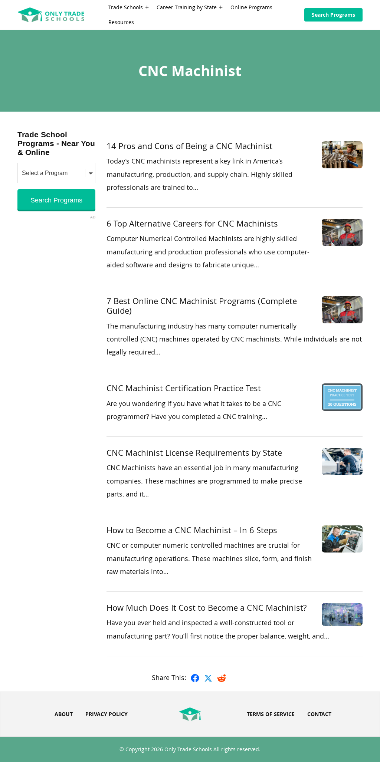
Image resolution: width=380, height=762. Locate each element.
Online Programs (251, 7)
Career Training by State (187, 7)
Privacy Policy (106, 714)
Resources (121, 22)
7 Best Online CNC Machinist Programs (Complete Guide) (202, 306)
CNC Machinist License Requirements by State (194, 452)
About (64, 714)
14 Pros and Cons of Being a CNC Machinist (189, 146)
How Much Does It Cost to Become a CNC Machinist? (207, 607)
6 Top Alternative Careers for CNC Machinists (192, 223)
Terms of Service (271, 714)
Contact (319, 714)
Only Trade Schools (188, 749)
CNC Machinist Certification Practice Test (184, 388)
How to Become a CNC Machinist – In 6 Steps (192, 530)
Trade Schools (125, 7)
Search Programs (333, 14)
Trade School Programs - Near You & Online (56, 143)
